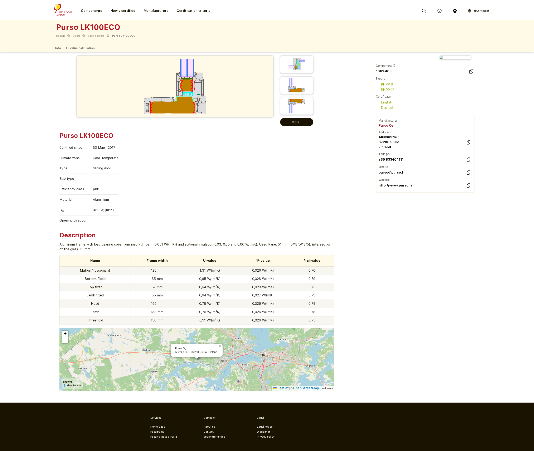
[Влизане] (439, 11)
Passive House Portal (164, 436)
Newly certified (123, 11)
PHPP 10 (387, 90)
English (386, 102)
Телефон (385, 154)
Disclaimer (263, 431)
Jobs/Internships (214, 436)
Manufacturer (388, 120)
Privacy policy (266, 436)
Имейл (383, 167)
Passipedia (157, 431)
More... (296, 122)
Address (384, 132)
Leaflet (283, 388)
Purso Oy (386, 125)
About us (209, 426)
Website (384, 179)
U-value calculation (80, 48)
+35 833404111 (391, 159)
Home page (157, 426)
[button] (220, 346)
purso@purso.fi (391, 172)
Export (380, 78)
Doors (77, 35)
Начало (60, 35)
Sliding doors (96, 35)
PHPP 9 (387, 84)
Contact (209, 431)
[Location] (455, 11)
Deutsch (387, 108)
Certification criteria (193, 11)
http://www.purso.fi (395, 185)
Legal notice (265, 426)
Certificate (383, 96)
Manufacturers (156, 11)
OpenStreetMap (306, 388)
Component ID (385, 65)
